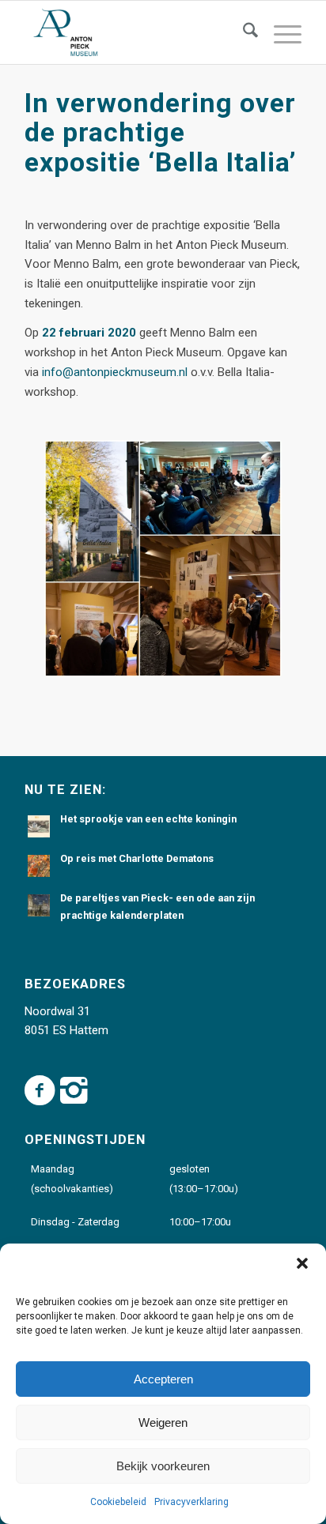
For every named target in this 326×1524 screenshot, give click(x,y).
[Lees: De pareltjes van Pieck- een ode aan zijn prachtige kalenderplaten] (39, 905)
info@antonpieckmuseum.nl (115, 372)
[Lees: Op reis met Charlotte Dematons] (39, 866)
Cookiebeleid (118, 1501)
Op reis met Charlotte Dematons (137, 858)
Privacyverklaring (191, 1501)
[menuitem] (242, 32)
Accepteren (163, 1379)
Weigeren (163, 1422)
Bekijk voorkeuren (163, 1466)
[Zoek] (242, 32)
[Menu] (279, 32)
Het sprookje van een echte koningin (148, 819)
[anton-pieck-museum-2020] (135, 32)
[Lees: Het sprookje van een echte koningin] (39, 826)
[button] (302, 1263)
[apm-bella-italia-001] (163, 558)
